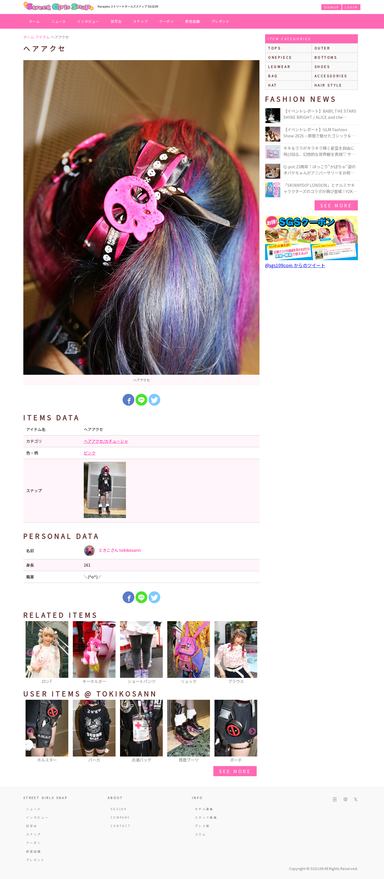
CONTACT (120, 826)
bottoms (326, 57)
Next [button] (252, 653)
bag (273, 75)
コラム (200, 834)
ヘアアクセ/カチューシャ (106, 441)
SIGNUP (331, 7)
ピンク (90, 453)
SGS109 (118, 809)
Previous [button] (30, 653)
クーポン (166, 21)
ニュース (58, 21)
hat (272, 85)
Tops (274, 48)
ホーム (34, 21)
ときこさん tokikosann (119, 550)
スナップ (140, 21)
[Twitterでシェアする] (154, 400)
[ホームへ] (58, 6)
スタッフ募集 (206, 817)
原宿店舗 (192, 21)
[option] (141, 222)
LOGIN (351, 7)
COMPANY (120, 817)
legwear (279, 66)
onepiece (280, 57)
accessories (331, 75)
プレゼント (220, 21)
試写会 (116, 21)
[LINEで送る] (141, 400)
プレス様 (202, 826)
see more (235, 771)
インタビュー (88, 21)
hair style (328, 85)
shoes (322, 66)
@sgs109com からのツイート (295, 265)
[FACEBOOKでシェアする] (128, 400)
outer (323, 48)
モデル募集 (204, 809)
